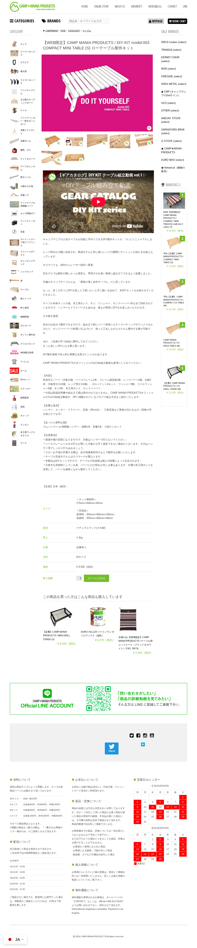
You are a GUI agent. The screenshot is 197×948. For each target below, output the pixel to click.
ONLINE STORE (101, 6)
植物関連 (24, 317)
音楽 (22, 232)
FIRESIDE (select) (171, 76)
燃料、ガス (25, 150)
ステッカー (25, 388)
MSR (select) (168, 68)
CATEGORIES (23, 21)
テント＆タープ (27, 159)
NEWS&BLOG (155, 6)
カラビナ (24, 62)
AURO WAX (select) (172, 159)
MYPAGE (157, 21)
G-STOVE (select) (171, 141)
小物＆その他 (26, 186)
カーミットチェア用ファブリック (27, 242)
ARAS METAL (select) (173, 84)
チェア (23, 44)
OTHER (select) (170, 110)
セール (23, 371)
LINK (185, 6)
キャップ (24, 415)
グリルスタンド (27, 344)
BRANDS (53, 21)
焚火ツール (25, 177)
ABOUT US (120, 6)
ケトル (23, 110)
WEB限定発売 (26, 352)
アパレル (24, 361)
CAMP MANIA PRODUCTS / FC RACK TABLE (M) (171, 343)
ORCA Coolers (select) (173, 42)
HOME (84, 6)
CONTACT (172, 6)
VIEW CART (179, 21)
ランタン (24, 424)
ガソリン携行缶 (27, 334)
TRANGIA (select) (171, 49)
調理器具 (24, 398)
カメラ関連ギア (27, 213)
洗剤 (22, 407)
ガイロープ (25, 325)
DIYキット (25, 379)
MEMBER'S (136, 6)
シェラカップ (26, 271)
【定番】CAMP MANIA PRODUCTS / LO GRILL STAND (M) (174, 386)
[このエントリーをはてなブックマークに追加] (143, 744)
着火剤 (23, 71)
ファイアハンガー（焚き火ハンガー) (27, 121)
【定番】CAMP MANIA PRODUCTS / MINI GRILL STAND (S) (56, 636)
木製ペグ (24, 195)
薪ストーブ (25, 298)
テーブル (24, 289)
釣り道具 (24, 307)
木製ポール (25, 141)
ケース (23, 443)
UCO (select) (168, 103)
